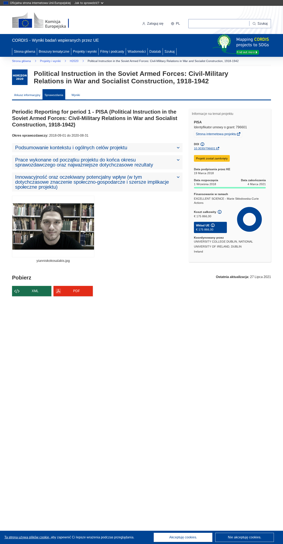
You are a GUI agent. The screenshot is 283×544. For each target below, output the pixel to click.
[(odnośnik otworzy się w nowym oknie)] (45, 20)
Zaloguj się (155, 23)
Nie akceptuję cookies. (244, 537)
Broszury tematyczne (54, 51)
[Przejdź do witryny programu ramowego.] (20, 77)
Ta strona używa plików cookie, (27, 537)
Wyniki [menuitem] (75, 95)
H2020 (74, 61)
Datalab (155, 51)
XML (35, 291)
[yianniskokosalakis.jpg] (53, 226)
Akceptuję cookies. (183, 537)
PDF (76, 291)
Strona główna (24, 51)
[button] (175, 23)
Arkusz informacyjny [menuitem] (27, 95)
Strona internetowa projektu (216, 134)
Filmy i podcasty (112, 51)
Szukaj (169, 51)
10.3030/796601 (204, 148)
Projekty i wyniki (85, 51)
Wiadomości (137, 51)
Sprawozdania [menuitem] (54, 95)
